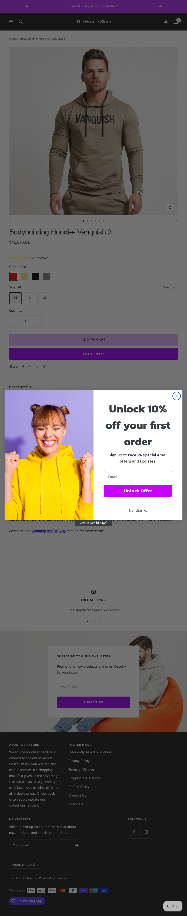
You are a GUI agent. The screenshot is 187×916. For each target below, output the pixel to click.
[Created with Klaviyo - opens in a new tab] (93, 523)
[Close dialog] (177, 396)
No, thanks (138, 510)
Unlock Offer (138, 490)
